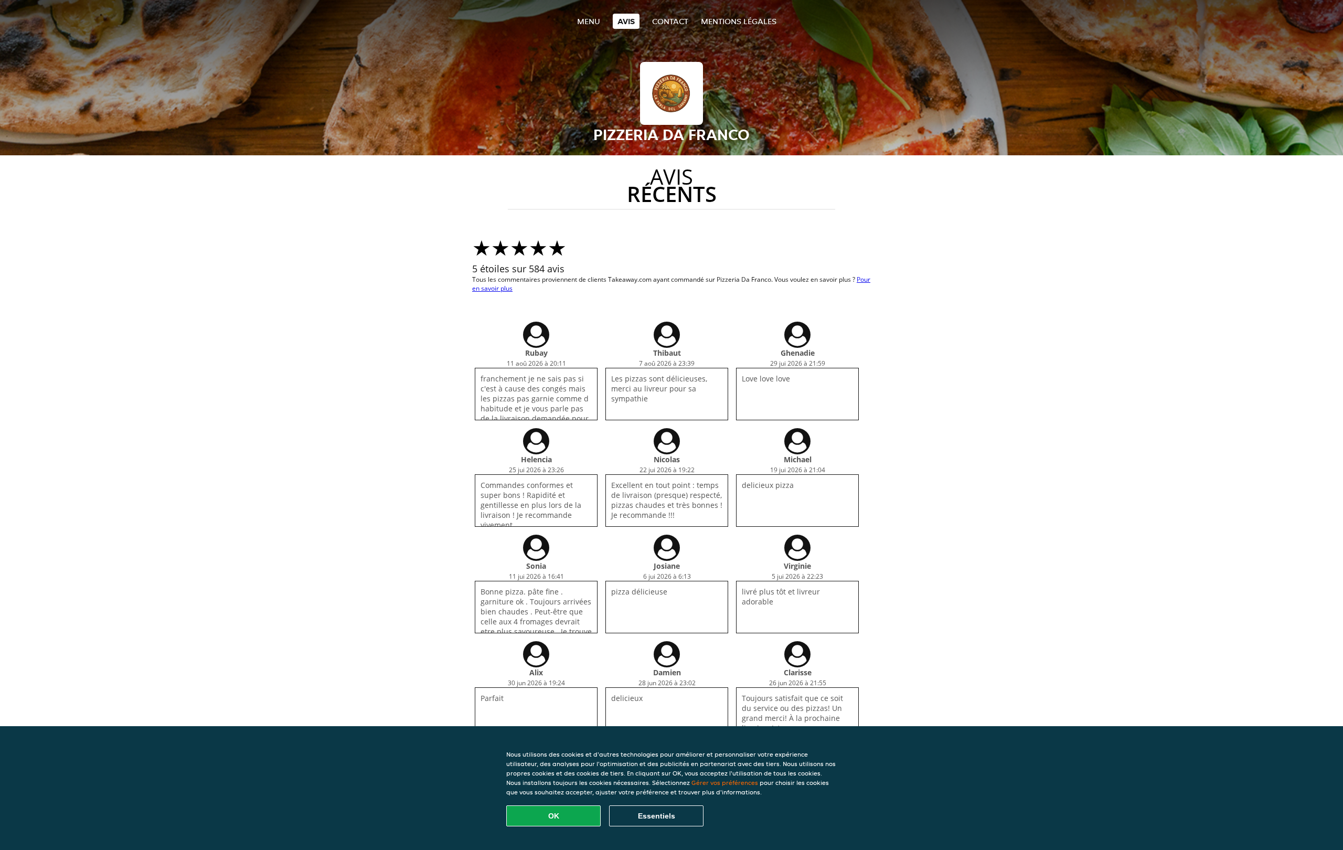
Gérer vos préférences (724, 783)
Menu (588, 21)
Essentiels (656, 816)
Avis (626, 21)
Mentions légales (738, 21)
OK (553, 816)
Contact (670, 21)
